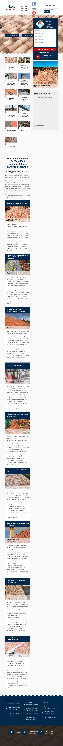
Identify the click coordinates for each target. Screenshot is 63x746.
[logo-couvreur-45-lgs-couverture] (10, 7)
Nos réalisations (12, 35)
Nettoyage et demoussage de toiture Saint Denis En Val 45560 (32, 704)
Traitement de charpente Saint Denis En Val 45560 (32, 709)
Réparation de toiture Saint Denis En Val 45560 (14, 704)
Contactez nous (29, 35)
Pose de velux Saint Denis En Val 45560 (49, 712)
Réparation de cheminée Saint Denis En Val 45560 (32, 714)
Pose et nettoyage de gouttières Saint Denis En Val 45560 (14, 713)
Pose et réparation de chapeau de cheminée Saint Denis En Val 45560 (50, 706)
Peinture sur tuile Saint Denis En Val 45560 (14, 708)
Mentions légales (41, 742)
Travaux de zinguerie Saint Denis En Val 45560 (50, 716)
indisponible (23, 6)
